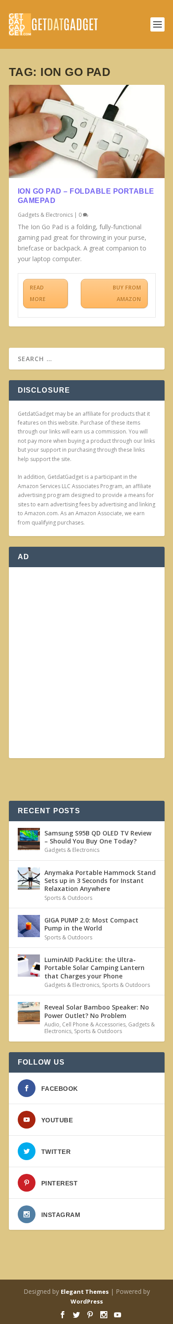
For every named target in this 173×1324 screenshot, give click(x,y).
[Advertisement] (86, 662)
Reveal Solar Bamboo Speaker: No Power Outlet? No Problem (96, 1011)
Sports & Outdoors (68, 898)
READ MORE (38, 293)
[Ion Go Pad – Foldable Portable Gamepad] (87, 131)
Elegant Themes (85, 1292)
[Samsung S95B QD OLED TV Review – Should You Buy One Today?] (29, 839)
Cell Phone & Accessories (94, 1024)
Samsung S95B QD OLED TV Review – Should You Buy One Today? (97, 837)
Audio (51, 1024)
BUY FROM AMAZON (127, 293)
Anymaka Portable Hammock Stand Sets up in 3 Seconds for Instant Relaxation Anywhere (100, 880)
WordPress (87, 1301)
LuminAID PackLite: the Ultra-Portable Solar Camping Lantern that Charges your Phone (94, 967)
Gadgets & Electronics (45, 215)
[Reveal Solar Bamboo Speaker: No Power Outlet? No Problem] (29, 1013)
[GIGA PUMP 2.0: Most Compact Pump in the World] (29, 926)
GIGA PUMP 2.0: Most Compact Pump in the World (91, 924)
